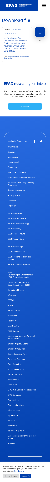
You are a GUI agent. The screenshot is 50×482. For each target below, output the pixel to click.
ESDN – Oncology (15, 246)
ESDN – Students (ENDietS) (19, 264)
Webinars (12, 295)
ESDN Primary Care (16, 239)
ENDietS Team (14, 310)
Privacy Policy (14, 195)
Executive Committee (17, 172)
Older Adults (8, 58)
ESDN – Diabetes (15, 213)
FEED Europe (13, 331)
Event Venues (13, 379)
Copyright (12, 205)
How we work (13, 162)
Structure (12, 152)
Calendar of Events (16, 290)
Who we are (13, 147)
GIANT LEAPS (13, 326)
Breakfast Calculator (16, 349)
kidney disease (24, 57)
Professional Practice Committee (21, 177)
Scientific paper (16, 29)
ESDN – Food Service (17, 218)
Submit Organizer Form (17, 354)
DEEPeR (11, 300)
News (10, 272)
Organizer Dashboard (17, 359)
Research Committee (16, 190)
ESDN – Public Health (17, 252)
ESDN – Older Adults (16, 234)
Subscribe (25, 106)
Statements (12, 315)
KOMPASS (12, 305)
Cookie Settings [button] (11, 476)
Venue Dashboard (15, 374)
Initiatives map (14, 410)
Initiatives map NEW (16, 431)
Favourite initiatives (16, 405)
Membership (13, 157)
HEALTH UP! (13, 425)
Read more (19, 471)
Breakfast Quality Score (18, 344)
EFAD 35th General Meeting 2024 (22, 390)
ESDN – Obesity (14, 228)
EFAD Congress (14, 395)
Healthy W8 (13, 321)
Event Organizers (15, 364)
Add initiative (13, 400)
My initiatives (13, 415)
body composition (13, 57)
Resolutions (13, 385)
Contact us (12, 167)
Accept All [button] (26, 476)
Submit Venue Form (16, 369)
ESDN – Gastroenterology (18, 223)
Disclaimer (12, 200)
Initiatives (12, 420)
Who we (11, 443)
